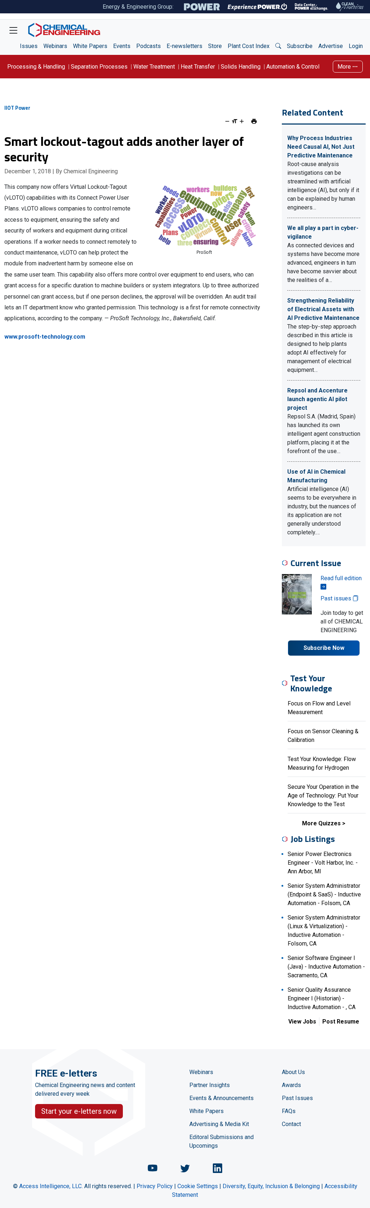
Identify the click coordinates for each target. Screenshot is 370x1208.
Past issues (336, 598)
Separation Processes (99, 66)
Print (254, 121)
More (344, 66)
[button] (278, 46)
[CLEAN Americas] (350, 6)
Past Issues (297, 1098)
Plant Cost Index (249, 46)
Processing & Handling (36, 66)
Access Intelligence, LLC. (51, 1186)
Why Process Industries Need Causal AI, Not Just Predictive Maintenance (320, 147)
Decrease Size (227, 121)
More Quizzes (321, 823)
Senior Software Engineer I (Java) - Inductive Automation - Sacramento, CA (326, 967)
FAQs (289, 1111)
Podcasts (148, 46)
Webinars (55, 46)
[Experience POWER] (257, 6)
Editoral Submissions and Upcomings (221, 1141)
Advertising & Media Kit (219, 1124)
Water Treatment (154, 66)
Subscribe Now (324, 647)
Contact (291, 1124)
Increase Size (241, 121)
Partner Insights (209, 1085)
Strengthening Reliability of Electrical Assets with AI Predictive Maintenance (323, 309)
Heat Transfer (198, 66)
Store (215, 46)
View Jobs (302, 1021)
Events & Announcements (221, 1098)
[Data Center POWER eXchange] (311, 6)
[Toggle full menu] (13, 30)
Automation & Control (292, 66)
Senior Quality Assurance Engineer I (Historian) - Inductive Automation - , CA (322, 998)
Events (121, 46)
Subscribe (300, 46)
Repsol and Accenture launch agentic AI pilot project (317, 399)
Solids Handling (241, 66)
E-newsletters (184, 46)
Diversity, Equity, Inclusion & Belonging (271, 1186)
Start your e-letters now (79, 1111)
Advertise (330, 46)
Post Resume (340, 1021)
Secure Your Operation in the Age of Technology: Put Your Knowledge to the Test (323, 795)
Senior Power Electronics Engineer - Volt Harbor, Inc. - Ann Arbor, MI (323, 863)
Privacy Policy (155, 1186)
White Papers (90, 46)
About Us (293, 1072)
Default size (234, 121)
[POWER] (202, 6)
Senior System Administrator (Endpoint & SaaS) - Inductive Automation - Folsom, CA (324, 894)
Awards (291, 1085)
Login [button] (356, 46)
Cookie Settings (197, 1186)
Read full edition (341, 578)
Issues (29, 46)
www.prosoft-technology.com (44, 336)
